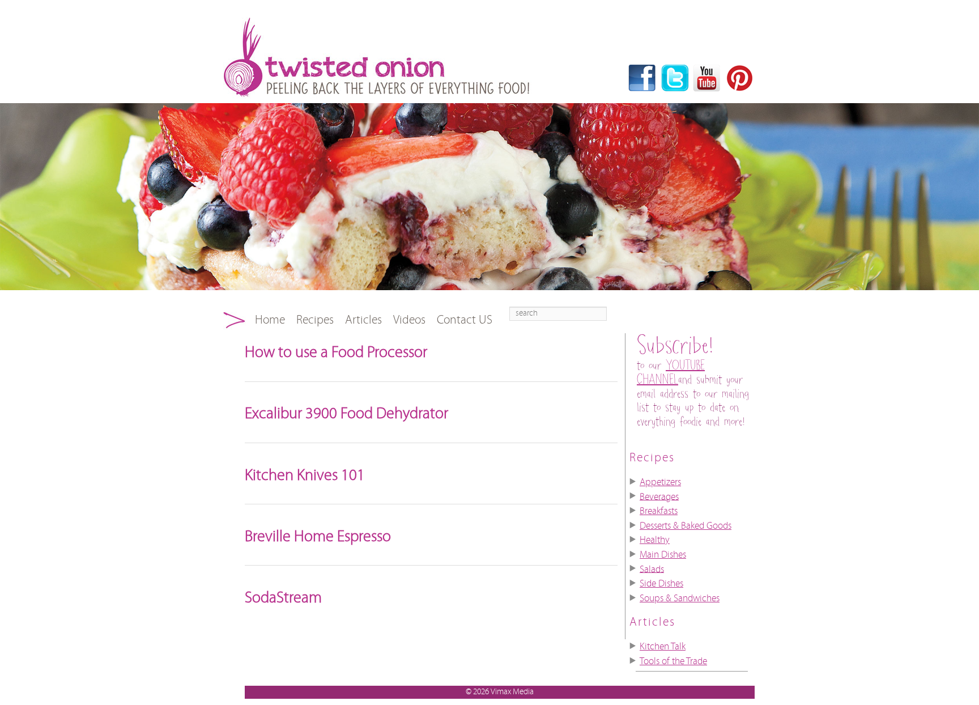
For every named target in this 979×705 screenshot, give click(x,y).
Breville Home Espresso (318, 537)
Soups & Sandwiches (680, 598)
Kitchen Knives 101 (305, 475)
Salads (652, 569)
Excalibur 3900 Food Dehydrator (346, 414)
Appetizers (660, 482)
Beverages (659, 496)
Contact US (464, 320)
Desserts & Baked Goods (685, 526)
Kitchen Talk (663, 646)
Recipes (315, 320)
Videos (409, 320)
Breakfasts (659, 511)
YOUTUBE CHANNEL (671, 373)
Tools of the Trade (673, 661)
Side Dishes (661, 583)
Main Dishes (663, 554)
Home (270, 320)
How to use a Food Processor (336, 352)
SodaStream (283, 598)
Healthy (655, 540)
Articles (363, 320)
